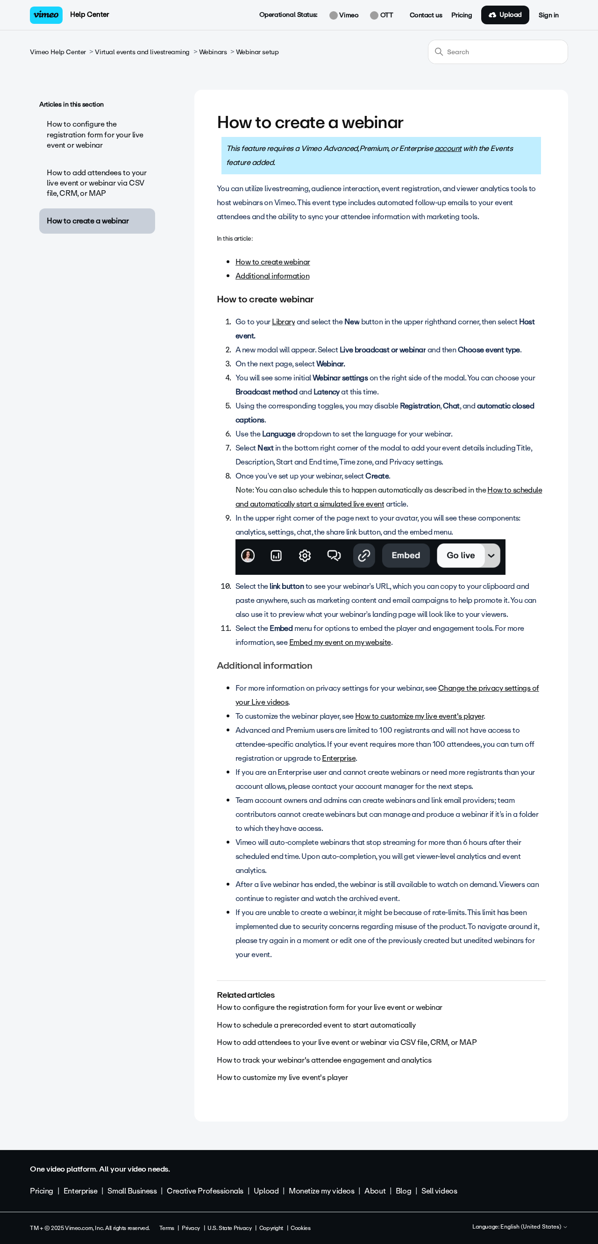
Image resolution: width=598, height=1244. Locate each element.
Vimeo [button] (348, 15)
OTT (385, 15)
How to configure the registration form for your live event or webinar (95, 134)
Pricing (461, 15)
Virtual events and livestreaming (142, 52)
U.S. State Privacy (229, 1228)
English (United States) (531, 1227)
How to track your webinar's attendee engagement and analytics (324, 1060)
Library (283, 321)
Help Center (89, 14)
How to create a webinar (87, 220)
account (448, 148)
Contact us (426, 15)
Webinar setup (257, 52)
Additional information (272, 276)
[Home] (46, 15)
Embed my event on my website (340, 642)
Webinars (213, 52)
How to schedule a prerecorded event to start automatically (316, 1025)
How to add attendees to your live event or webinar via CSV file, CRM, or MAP (96, 183)
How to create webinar (272, 262)
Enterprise (339, 758)
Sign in (549, 15)
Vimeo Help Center (58, 52)
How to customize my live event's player (419, 716)
